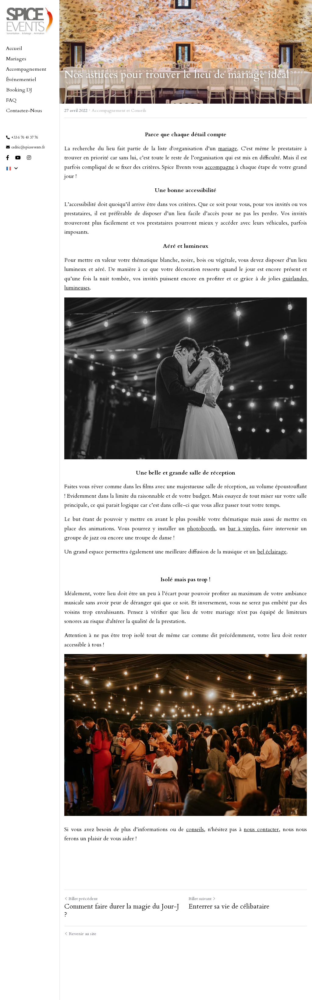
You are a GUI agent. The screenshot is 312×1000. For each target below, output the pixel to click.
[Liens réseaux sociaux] (7, 157)
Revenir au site (82, 934)
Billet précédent (83, 899)
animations (101, 528)
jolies (275, 279)
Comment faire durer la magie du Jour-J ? (121, 910)
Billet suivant (200, 899)
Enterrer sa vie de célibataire (229, 906)
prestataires (77, 213)
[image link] (29, 20)
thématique (145, 260)
